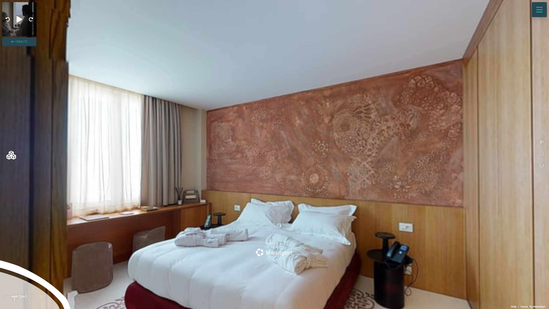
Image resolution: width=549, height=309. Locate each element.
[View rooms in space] (11, 155)
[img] (8, 19)
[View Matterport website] (537, 306)
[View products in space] (539, 9)
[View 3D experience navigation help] (515, 306)
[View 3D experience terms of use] (524, 306)
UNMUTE (21, 41)
